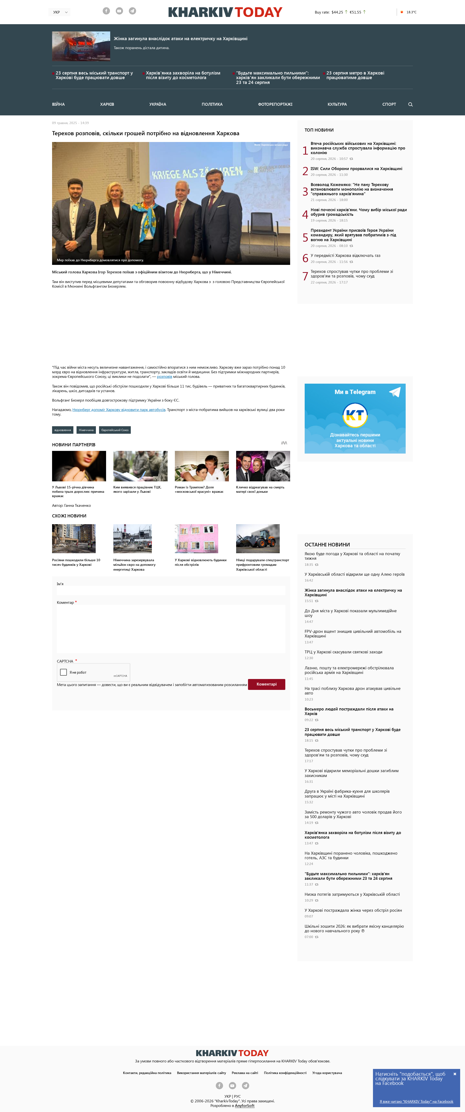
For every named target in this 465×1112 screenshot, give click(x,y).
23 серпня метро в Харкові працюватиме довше (355, 75)
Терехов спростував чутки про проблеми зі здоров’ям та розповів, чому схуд (352, 273)
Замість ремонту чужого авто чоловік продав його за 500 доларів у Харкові (353, 814)
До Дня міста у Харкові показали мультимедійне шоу (351, 613)
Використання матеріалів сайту (201, 1072)
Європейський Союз (114, 430)
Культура (337, 104)
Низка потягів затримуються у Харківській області (352, 894)
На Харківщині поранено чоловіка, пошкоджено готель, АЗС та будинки (351, 855)
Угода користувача (327, 1072)
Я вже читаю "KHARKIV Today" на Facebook (416, 1101)
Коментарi (267, 684)
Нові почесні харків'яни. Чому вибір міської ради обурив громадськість (359, 212)
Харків (107, 104)
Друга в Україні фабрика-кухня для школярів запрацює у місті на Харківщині (347, 793)
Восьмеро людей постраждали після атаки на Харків (349, 711)
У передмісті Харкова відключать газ (345, 255)
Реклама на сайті (245, 1072)
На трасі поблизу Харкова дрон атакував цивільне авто (353, 690)
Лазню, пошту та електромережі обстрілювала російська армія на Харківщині (349, 670)
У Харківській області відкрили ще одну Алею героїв (355, 574)
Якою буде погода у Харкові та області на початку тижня (352, 556)
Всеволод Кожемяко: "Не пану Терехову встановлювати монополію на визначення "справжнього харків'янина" (352, 189)
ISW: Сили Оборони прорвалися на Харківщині (356, 168)
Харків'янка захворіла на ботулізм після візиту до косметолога (183, 75)
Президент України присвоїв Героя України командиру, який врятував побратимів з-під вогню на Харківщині (353, 234)
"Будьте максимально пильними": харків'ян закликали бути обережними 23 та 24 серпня (278, 77)
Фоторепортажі (275, 104)
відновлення (62, 430)
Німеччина (86, 430)
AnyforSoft (245, 1105)
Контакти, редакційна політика (147, 1072)
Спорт (389, 104)
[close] (455, 1073)
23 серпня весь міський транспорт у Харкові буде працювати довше (94, 75)
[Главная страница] (232, 1053)
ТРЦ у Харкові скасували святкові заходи (343, 651)
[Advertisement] (171, 327)
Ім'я (60, 583)
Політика (212, 104)
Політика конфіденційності (285, 1072)
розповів (164, 376)
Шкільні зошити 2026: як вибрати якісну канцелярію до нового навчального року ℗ (354, 928)
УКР (228, 1096)
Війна (58, 104)
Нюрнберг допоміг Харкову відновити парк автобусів (118, 409)
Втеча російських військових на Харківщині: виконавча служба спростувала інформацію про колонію (358, 148)
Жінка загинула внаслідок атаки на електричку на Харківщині (181, 38)
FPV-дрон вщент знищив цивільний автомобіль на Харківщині (353, 633)
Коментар (65, 602)
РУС (237, 1096)
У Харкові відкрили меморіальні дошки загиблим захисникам (352, 773)
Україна (157, 104)
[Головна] (226, 12)
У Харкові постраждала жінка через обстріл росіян (353, 910)
